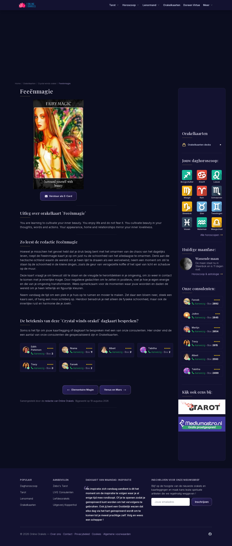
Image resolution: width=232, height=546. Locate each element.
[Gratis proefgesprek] (201, 424)
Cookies (96, 534)
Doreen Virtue (191, 5)
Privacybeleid (82, 534)
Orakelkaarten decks (199, 144)
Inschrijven (202, 501)
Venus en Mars (113, 389)
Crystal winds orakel (47, 83)
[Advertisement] (116, 37)
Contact (67, 534)
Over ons (55, 534)
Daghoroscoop (28, 486)
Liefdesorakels (61, 498)
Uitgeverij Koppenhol (65, 504)
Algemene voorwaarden (117, 534)
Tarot (23, 492)
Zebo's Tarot (60, 486)
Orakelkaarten (171, 5)
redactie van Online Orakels (59, 401)
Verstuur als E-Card (60, 196)
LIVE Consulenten (63, 492)
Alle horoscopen (209, 235)
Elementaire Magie (82, 389)
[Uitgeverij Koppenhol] (201, 407)
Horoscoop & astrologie (205, 274)
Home (18, 83)
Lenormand (26, 498)
